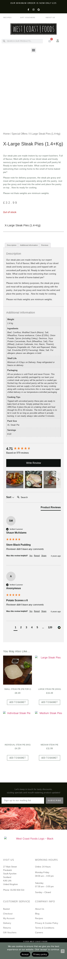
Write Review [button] (33, 463)
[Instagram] (33, 9)
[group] (33, 448)
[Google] (38, 9)
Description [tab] (12, 245)
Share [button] (43, 556)
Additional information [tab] (29, 245)
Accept (25, 954)
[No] (63, 951)
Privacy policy (40, 954)
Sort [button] (9, 497)
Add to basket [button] (17, 702)
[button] (33, 50)
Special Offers (19, 133)
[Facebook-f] (28, 9)
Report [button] (37, 556)
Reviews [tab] (44, 245)
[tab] (51, 508)
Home (6, 133)
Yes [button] (30, 556)
